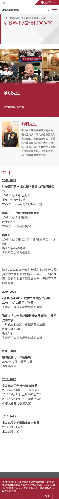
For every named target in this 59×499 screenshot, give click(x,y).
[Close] (56, 480)
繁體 (10, 2)
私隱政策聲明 (9, 491)
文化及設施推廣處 (10, 9)
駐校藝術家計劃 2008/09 (36, 18)
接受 (47, 495)
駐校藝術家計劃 (16, 18)
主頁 (6, 18)
